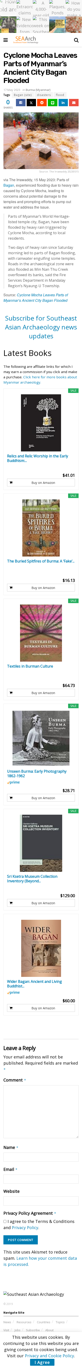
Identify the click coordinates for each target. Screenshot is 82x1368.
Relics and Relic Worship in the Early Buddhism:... (37, 458)
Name (10, 1147)
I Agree (42, 1362)
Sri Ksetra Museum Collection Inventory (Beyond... (32, 878)
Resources (24, 1322)
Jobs (17, 1330)
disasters (44, 95)
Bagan (8, 185)
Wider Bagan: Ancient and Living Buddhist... (34, 983)
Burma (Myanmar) (38, 90)
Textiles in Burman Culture (30, 666)
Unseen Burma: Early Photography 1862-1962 (37, 773)
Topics (60, 1322)
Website (11, 1191)
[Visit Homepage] (25, 39)
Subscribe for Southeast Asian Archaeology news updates (41, 327)
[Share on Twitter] (31, 102)
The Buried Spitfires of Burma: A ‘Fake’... (40, 561)
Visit (6, 1330)
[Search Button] (76, 40)
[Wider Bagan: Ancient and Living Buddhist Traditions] (41, 948)
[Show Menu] (5, 40)
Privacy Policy (25, 1227)
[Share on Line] (52, 102)
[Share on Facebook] (21, 102)
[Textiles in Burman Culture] (41, 633)
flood (60, 95)
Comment (14, 1080)
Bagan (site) (23, 95)
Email (10, 1169)
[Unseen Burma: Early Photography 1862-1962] (41, 738)
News (7, 1322)
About (49, 1330)
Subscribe (33, 1330)
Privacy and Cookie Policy (49, 1355)
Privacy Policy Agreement (29, 1213)
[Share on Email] (74, 102)
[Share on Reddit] (42, 102)
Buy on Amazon (43, 482)
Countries (43, 1322)
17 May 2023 (11, 90)
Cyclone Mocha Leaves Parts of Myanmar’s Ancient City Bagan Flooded (35, 297)
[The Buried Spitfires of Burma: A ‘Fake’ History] (41, 528)
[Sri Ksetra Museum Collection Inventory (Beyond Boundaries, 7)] (41, 843)
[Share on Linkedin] (63, 102)
